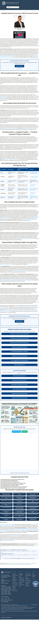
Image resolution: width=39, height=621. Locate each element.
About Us (34, 571)
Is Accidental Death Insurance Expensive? (6, 511)
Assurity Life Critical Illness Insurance (19, 380)
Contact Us (24, 431)
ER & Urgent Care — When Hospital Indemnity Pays (32, 494)
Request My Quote (19, 66)
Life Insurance (14, 582)
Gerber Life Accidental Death (6, 507)
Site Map (33, 578)
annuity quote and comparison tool (8, 540)
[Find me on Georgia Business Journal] (35, 587)
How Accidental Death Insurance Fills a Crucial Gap (33, 508)
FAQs (33, 573)
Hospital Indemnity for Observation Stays (19, 397)
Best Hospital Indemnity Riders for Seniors (19, 384)
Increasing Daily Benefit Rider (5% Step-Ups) (19, 351)
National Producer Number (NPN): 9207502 (25, 604)
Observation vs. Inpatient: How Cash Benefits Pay (19, 333)
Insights (20, 571)
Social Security (14, 590)
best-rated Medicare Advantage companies (29, 219)
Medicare (14, 586)
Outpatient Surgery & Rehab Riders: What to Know (19, 342)
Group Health (17, 530)
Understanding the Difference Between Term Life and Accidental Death (19, 515)
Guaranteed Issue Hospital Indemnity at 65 (19, 393)
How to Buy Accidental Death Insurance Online (19, 511)
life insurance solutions (11, 530)
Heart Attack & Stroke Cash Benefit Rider (32, 501)
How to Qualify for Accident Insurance (6, 515)
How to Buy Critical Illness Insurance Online (33, 519)
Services (14, 571)
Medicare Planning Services (19, 364)
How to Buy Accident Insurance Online (32, 511)
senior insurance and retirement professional (7, 525)
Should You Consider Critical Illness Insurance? (19, 519)
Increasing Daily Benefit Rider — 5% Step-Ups (19, 501)
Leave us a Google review (17, 558)
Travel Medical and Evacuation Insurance (27, 530)
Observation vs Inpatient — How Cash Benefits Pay (33, 497)
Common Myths (28, 580)
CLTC (5, 524)
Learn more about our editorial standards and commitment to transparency (19, 564)
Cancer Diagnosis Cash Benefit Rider (6, 504)
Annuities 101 (27, 573)
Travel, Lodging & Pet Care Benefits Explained (19, 360)
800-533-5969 (20, 324)
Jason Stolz (2, 524)
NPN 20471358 (33, 524)
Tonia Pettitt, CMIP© (10, 553)
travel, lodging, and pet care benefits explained (27, 238)
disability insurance (18, 306)
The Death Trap (21, 579)
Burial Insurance (15, 575)
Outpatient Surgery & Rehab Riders (6, 500)
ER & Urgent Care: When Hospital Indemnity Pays (19, 338)
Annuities (14, 573)
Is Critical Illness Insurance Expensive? (6, 519)
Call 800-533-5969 (16, 431)
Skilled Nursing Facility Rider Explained (19, 347)
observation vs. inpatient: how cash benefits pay (12, 159)
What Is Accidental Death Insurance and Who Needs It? (19, 508)
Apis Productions (8, 617)
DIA (10, 524)
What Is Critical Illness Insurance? (19, 375)
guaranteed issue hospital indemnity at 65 (30, 128)
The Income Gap (22, 580)
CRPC (8, 524)
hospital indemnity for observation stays (10, 128)
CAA (11, 524)
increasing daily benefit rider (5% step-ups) (20, 270)
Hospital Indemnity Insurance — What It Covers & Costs (6, 494)
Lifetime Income (15, 583)
